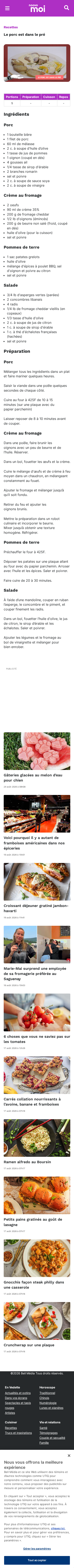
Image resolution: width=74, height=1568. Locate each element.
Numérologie (48, 1403)
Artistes (10, 1412)
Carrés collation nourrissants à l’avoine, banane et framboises (32, 1101)
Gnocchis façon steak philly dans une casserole (34, 1284)
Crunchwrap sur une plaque (29, 1345)
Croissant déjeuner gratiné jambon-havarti (36, 908)
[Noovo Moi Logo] (37, 8)
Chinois (44, 1398)
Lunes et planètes (51, 1408)
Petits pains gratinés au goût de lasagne (33, 1222)
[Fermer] (69, 1455)
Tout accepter (37, 1560)
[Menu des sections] (7, 8)
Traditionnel (47, 1393)
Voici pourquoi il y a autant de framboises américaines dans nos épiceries (34, 842)
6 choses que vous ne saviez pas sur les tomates (37, 1039)
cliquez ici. (58, 1528)
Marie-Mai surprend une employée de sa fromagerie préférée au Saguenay (35, 973)
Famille (44, 1442)
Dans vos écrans (16, 1398)
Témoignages (48, 1433)
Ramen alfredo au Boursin (27, 1162)
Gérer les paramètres (37, 1548)
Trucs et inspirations (18, 1433)
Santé (43, 1428)
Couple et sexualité (52, 1437)
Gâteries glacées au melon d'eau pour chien (33, 777)
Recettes (11, 27)
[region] (37, 1509)
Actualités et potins (18, 1393)
